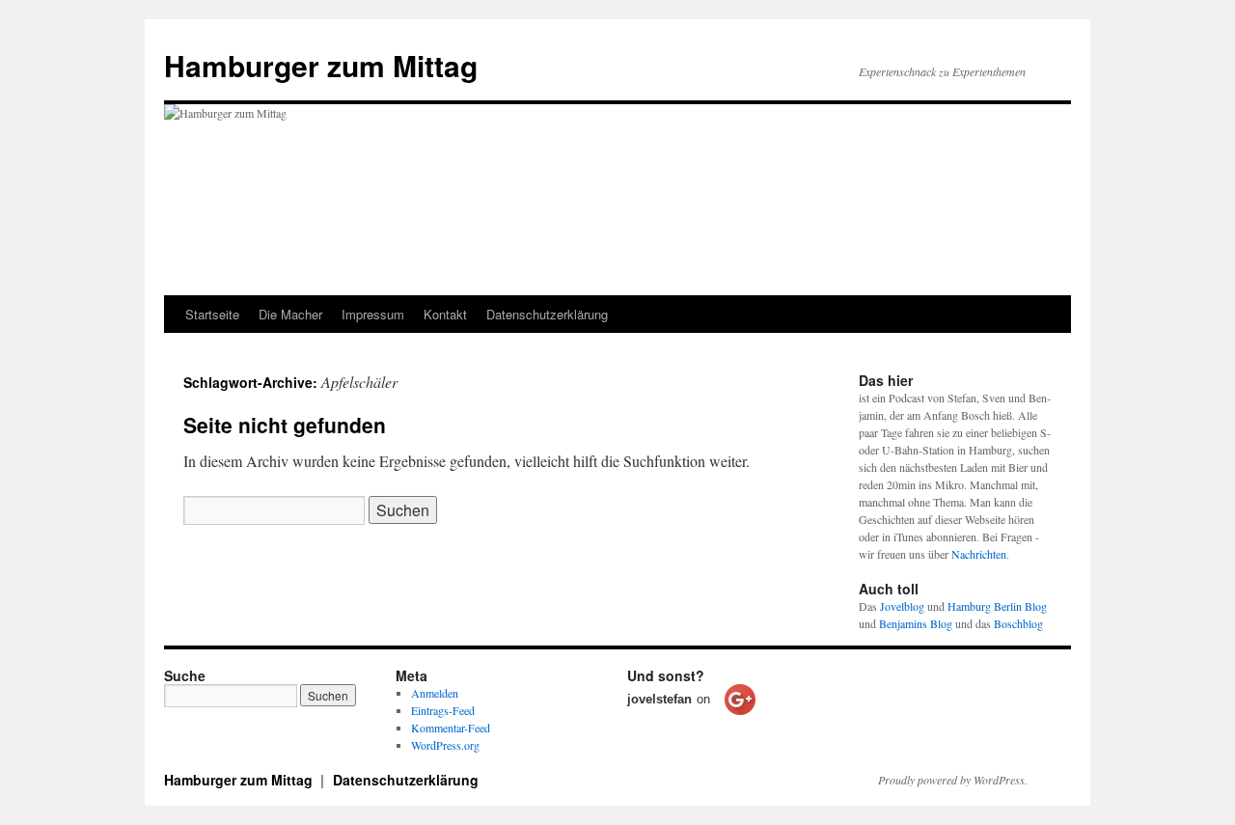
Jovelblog (902, 606)
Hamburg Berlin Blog (997, 606)
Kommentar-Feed (450, 727)
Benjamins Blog (915, 623)
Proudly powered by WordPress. (953, 779)
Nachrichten (978, 554)
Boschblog (1018, 623)
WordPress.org (445, 745)
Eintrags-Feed (443, 710)
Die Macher (290, 314)
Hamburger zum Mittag (321, 65)
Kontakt (445, 314)
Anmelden (434, 693)
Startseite (212, 314)
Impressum (373, 314)
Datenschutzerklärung (547, 314)
